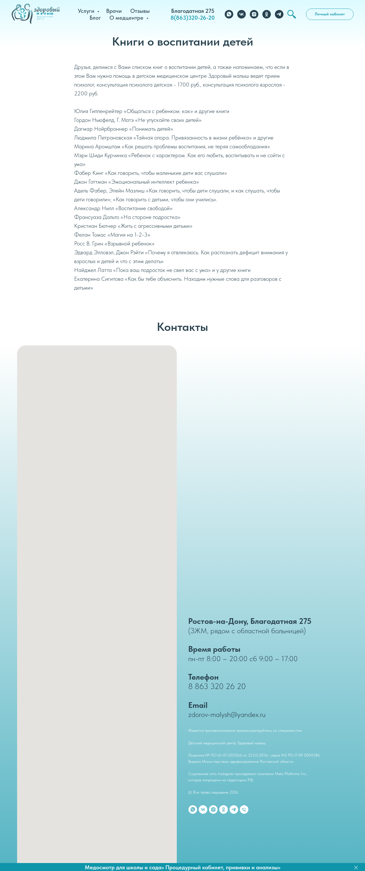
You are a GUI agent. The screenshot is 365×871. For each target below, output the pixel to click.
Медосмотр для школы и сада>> (124, 867)
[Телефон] (244, 809)
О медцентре (127, 17)
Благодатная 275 (192, 10)
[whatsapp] (229, 14)
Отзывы (140, 10)
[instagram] (254, 14)
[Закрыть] (356, 867)
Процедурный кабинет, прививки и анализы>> (222, 867)
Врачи (114, 10)
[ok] (266, 14)
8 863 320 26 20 (217, 686)
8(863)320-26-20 (193, 17)
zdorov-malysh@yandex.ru (226, 714)
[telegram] (279, 14)
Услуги (87, 10)
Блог (95, 17)
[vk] (241, 14)
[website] (291, 14)
